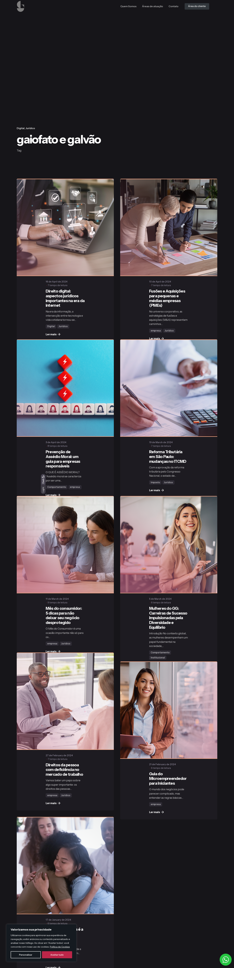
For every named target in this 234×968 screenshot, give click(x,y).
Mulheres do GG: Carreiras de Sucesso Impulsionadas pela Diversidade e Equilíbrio (168, 638)
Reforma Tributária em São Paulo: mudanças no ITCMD (167, 469)
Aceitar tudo (57, 954)
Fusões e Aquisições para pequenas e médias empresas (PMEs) (167, 298)
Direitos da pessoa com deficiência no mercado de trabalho (64, 803)
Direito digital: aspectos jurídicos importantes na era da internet (65, 298)
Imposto (155, 495)
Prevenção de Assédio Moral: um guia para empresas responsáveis (63, 467)
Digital (21, 128)
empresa (156, 330)
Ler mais (51, 334)
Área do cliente (197, 6)
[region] (41, 943)
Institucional (158, 678)
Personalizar (25, 954)
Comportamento (56, 495)
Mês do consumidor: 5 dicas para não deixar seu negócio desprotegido (64, 636)
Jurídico (30, 128)
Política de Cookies (60, 946)
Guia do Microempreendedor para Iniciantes (168, 817)
